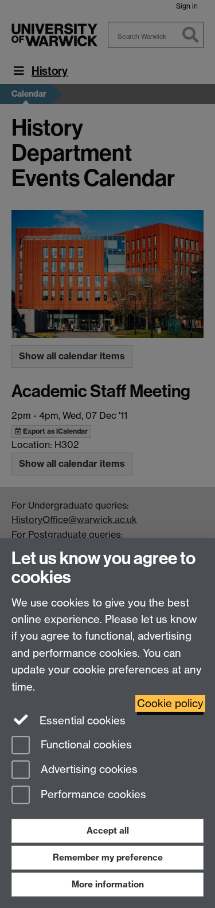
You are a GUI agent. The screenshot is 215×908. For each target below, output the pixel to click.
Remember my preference (108, 857)
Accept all (108, 830)
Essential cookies (81, 720)
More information (108, 884)
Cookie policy (170, 703)
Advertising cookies (88, 769)
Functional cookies (85, 744)
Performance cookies (92, 795)
